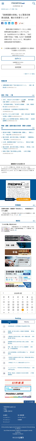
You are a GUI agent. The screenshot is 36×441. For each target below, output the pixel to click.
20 (22, 307)
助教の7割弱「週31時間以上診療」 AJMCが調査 (17, 151)
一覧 (33, 95)
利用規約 (20, 419)
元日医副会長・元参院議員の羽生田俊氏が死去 (15, 109)
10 (8, 304)
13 (22, 304)
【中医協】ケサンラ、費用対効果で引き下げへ (19, 362)
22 (32, 307)
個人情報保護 (21, 415)
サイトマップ (6, 422)
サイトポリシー (6, 419)
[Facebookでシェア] (2, 23)
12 (18, 304)
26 (18, 310)
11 (13, 304)
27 (22, 310)
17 (8, 307)
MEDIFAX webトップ (6, 9)
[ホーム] (18, 3)
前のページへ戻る (30, 74)
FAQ (5, 409)
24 (8, 310)
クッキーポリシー (22, 417)
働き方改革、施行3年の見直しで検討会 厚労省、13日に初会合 (18, 148)
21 (27, 307)
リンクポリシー (6, 417)
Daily (9, 322)
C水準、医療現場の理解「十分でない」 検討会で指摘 (18, 142)
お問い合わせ (8, 411)
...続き (19, 215)
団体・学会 (14, 9)
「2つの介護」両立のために (9, 224)
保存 (22, 23)
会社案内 (5, 415)
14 (27, 304)
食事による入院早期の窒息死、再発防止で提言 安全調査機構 (19, 120)
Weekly (26, 322)
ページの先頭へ (30, 402)
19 (18, 307)
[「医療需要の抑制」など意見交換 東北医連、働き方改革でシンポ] (13, 23)
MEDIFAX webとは (10, 407)
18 (13, 307)
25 (13, 310)
